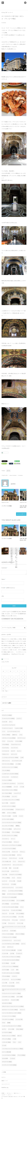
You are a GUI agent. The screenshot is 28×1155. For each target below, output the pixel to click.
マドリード (22, 1009)
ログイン (4, 1077)
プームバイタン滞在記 (7, 842)
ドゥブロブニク (14, 777)
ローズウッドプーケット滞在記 (8, 806)
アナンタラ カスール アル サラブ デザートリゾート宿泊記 (13, 990)
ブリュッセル (15, 920)
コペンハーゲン (17, 940)
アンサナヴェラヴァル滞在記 (8, 718)
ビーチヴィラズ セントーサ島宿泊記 (15, 894)
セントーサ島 (5, 803)
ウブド (3, 741)
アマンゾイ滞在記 (6, 877)
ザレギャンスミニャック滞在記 (8, 1035)
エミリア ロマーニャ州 (17, 760)
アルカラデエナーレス (15, 744)
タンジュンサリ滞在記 (15, 979)
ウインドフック (5, 884)
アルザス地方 (13, 930)
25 (6, 685)
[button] (25, 3)
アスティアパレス (13, 858)
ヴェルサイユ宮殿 (15, 999)
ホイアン (4, 1029)
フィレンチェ (10, 741)
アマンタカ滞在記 (20, 913)
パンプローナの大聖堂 (7, 505)
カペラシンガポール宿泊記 (7, 819)
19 (10, 682)
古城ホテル (14, 734)
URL (3, 596)
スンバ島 (21, 858)
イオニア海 (4, 874)
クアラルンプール (6, 920)
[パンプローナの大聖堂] (10, 495)
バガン (3, 947)
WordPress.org (5, 1087)
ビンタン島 (15, 868)
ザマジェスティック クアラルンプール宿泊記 (11, 845)
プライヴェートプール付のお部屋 (9, 897)
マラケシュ (22, 851)
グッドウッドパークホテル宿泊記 (9, 1065)
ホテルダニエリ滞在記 (7, 1003)
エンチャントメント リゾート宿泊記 (9, 767)
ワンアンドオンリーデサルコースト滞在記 (11, 956)
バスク (19, 1042)
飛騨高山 (18, 825)
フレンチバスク (14, 747)
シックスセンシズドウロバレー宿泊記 (10, 757)
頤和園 (8, 1022)
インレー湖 (11, 982)
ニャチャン (19, 718)
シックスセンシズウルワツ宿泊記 (15, 890)
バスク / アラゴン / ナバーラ (7, 525)
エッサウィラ (5, 930)
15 (21, 679)
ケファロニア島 (19, 1019)
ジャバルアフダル (15, 903)
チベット (13, 838)
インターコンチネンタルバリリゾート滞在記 (11, 1026)
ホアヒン (4, 890)
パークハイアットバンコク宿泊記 (9, 916)
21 (17, 682)
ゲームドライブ (5, 979)
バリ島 (14, 1039)
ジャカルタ (12, 1058)
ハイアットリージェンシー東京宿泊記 (10, 966)
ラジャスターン (5, 838)
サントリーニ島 (5, 871)
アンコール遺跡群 (20, 900)
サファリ (23, 943)
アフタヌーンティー (20, 809)
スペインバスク (5, 777)
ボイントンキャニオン (17, 864)
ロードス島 (11, 913)
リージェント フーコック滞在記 (9, 1016)
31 (3, 688)
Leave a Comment (12, 475)
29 (21, 685)
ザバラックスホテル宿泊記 (7, 809)
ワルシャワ (4, 913)
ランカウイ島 (5, 953)
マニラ (13, 877)
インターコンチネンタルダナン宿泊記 (10, 907)
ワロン (14, 1042)
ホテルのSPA (5, 1058)
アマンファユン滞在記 (7, 829)
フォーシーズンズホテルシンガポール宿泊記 (11, 1012)
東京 (10, 868)
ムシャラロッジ (5, 999)
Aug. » (6, 690)
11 (6, 679)
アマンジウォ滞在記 (6, 1039)
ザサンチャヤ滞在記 (20, 934)
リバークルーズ (5, 751)
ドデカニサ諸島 (18, 741)
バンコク (21, 816)
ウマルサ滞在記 (5, 744)
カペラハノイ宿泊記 (11, 812)
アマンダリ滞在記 (6, 832)
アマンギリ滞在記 (6, 770)
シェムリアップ (17, 793)
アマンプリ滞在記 (16, 832)
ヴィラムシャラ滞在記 (7, 780)
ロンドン (19, 751)
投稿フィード (5, 1080)
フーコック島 (12, 881)
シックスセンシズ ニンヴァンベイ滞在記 (10, 799)
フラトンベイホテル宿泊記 (7, 934)
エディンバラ (14, 754)
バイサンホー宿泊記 (6, 1042)
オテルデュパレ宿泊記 (7, 715)
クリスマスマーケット (7, 940)
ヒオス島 (12, 953)
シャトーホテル (19, 887)
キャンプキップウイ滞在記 (7, 825)
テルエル (19, 877)
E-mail (3, 587)
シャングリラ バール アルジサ (8, 725)
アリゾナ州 (21, 916)
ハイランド (22, 920)
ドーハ (21, 907)
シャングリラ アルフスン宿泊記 (9, 848)
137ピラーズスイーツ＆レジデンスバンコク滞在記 (12, 1006)
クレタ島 (13, 963)
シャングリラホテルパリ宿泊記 (8, 1055)
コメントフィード (6, 1084)
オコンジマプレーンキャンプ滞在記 (9, 790)
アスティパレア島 (6, 851)
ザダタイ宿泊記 (19, 1029)
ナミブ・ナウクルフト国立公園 (8, 950)
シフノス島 (4, 868)
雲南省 (3, 894)
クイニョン (4, 858)
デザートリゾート (6, 760)
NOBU (3, 812)
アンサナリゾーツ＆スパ (7, 728)
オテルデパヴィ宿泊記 (7, 1061)
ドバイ (14, 861)
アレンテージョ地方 (6, 816)
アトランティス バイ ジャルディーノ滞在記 (11, 993)
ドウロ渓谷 (13, 884)
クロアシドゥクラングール (7, 887)
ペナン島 (22, 786)
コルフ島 (15, 816)
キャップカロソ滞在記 (7, 793)
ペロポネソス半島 (18, 728)
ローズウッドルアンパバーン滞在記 (9, 835)
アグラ (17, 982)
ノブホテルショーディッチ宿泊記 (9, 937)
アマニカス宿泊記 (6, 976)
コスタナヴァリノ (15, 871)
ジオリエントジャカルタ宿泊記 (8, 738)
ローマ (11, 12)
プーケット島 (20, 923)
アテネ (3, 1022)
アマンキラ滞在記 (6, 796)
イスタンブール (5, 910)
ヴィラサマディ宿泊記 (7, 1032)
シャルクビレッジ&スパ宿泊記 (8, 855)
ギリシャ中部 (11, 1029)
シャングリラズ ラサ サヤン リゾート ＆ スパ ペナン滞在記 (13, 927)
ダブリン (19, 855)
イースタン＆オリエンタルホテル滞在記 (10, 960)
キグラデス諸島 (5, 969)
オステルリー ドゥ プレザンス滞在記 (10, 1009)
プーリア (16, 786)
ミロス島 (19, 950)
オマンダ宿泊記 (5, 903)
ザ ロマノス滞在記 (6, 734)
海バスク (19, 1035)
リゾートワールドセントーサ (13, 731)
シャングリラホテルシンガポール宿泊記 (10, 943)
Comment (4, 567)
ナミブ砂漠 (18, 764)
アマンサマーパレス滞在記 (7, 1019)
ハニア (12, 969)
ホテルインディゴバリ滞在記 (8, 900)
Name (3, 579)
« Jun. (3, 690)
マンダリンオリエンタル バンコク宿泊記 (10, 973)
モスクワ (13, 751)
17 (3, 682)
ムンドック (4, 881)
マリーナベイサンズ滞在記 (7, 764)
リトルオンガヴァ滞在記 (16, 910)
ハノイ (3, 731)
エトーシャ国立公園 (6, 1052)
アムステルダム (5, 747)
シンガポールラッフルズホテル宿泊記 (10, 773)
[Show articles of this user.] (5, 483)
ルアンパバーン (17, 829)
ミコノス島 (4, 982)
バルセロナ (12, 803)
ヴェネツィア (15, 851)
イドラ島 (4, 923)
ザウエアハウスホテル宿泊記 (8, 986)
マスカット (16, 842)
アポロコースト (5, 754)
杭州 (17, 969)
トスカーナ (14, 976)
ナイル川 (4, 1045)
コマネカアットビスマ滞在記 (15, 874)
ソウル (20, 734)
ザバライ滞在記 (5, 963)
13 (14, 679)
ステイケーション (21, 738)
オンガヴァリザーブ (6, 864)
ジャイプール (20, 783)
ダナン (10, 721)
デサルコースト (21, 861)
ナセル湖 (19, 881)
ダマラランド (10, 947)
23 (24, 682)
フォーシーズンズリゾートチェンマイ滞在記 (11, 822)
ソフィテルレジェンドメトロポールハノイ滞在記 (12, 1048)
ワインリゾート (11, 923)
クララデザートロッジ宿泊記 (8, 996)
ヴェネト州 (4, 721)
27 (14, 685)
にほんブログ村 (5, 661)
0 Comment (4, 22)
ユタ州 (21, 757)
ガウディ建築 (19, 996)
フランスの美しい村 (6, 861)
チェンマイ (14, 796)
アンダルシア (19, 953)
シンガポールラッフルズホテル (8, 783)
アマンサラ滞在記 (21, 1055)
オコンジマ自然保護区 (7, 786)
